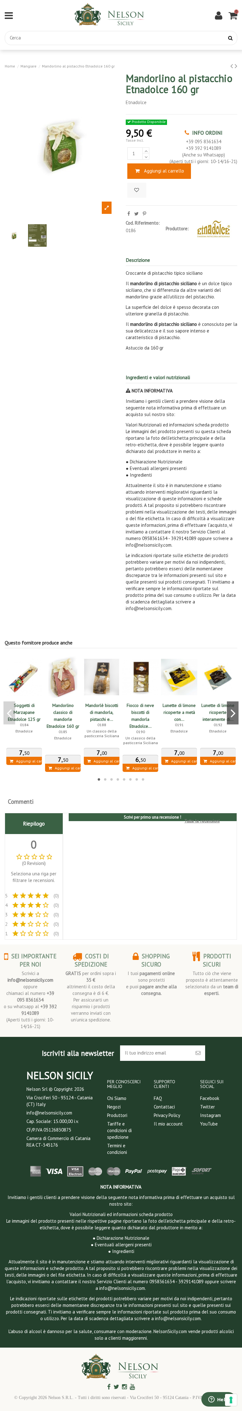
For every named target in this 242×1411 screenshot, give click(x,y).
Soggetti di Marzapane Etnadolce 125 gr (24, 712)
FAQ (158, 1098)
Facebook (209, 1098)
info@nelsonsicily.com (30, 980)
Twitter (207, 1107)
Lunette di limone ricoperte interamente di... (217, 712)
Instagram (210, 1115)
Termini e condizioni (117, 1149)
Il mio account (168, 1124)
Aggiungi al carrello (164, 171)
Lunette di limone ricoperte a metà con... (179, 712)
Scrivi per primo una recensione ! (152, 817)
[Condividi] (128, 214)
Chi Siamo (116, 1098)
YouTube (209, 1124)
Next (233, 713)
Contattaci (164, 1107)
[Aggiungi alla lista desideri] (136, 190)
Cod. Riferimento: (143, 223)
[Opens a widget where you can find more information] (218, 1400)
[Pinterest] (144, 214)
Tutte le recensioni (202, 821)
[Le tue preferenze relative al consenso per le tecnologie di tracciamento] (231, 1400)
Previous (9, 713)
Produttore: (177, 229)
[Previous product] (232, 65)
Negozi (114, 1107)
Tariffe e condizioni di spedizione (119, 1130)
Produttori (117, 1115)
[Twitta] (136, 214)
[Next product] (236, 65)
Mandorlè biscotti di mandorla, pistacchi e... (101, 712)
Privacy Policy (167, 1115)
